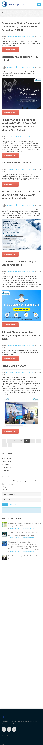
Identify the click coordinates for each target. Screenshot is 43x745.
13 (15, 441)
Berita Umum (6, 458)
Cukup (5, 490)
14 (21, 441)
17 (38, 441)
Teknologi (5, 464)
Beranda (4, 741)
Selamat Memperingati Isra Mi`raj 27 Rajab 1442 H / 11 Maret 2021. (21, 335)
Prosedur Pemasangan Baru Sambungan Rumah (24, 556)
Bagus (5, 487)
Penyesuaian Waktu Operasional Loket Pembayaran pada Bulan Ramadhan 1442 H (21, 26)
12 (9, 441)
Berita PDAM (6, 461)
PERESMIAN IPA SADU (14, 365)
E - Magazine (6, 470)
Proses (5, 505)
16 (33, 441)
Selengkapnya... (10, 50)
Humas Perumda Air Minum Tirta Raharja (20, 37)
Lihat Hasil (12, 505)
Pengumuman (7, 467)
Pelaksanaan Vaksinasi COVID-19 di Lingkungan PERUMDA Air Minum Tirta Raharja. (21, 195)
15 (27, 441)
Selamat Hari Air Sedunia (16, 162)
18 (4, 445)
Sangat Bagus (8, 484)
